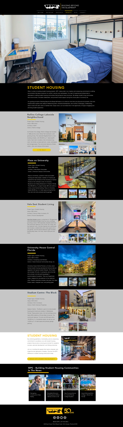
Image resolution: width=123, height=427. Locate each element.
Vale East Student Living (33, 219)
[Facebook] (65, 417)
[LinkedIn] (58, 417)
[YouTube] (61, 417)
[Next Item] (93, 129)
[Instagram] (54, 417)
